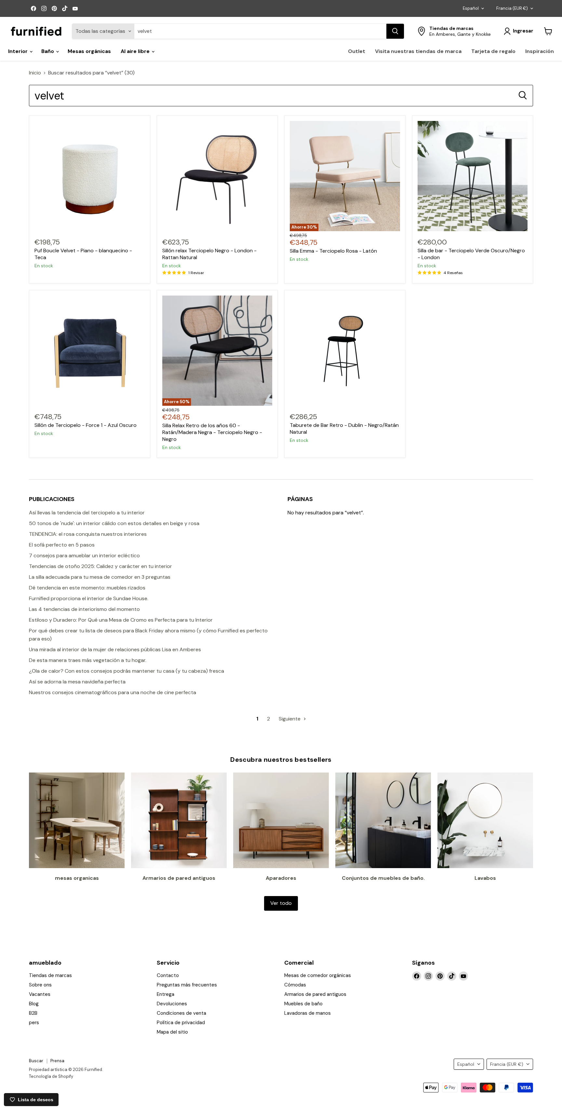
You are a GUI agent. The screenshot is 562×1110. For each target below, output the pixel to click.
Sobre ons (40, 985)
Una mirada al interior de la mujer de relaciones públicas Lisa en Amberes (115, 649)
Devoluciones (172, 1003)
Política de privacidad (181, 1022)
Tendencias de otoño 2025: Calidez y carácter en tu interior (100, 566)
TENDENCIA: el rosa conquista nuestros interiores (88, 534)
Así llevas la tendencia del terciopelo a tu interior (87, 512)
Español (471, 8)
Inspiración (539, 51)
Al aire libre (136, 51)
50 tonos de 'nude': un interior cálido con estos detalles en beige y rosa (114, 523)
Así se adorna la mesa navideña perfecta (77, 681)
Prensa (57, 1061)
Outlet (356, 51)
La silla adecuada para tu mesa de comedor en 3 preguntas (99, 577)
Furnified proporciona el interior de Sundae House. (88, 598)
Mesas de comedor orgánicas (317, 975)
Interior (18, 51)
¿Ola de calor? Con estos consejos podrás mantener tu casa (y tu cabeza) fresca (126, 670)
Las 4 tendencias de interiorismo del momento (84, 609)
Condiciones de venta (181, 1013)
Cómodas (295, 985)
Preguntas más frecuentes (187, 985)
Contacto (168, 975)
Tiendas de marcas (50, 975)
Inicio (35, 73)
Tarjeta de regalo (493, 51)
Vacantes (39, 994)
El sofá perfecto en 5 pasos (62, 544)
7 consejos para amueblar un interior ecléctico (84, 555)
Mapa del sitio (172, 1032)
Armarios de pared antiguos (315, 994)
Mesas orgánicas (89, 51)
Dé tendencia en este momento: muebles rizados (87, 587)
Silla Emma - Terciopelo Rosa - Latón (333, 250)
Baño (48, 51)
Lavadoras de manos (307, 1013)
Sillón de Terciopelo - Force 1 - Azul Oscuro (85, 425)
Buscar (36, 1061)
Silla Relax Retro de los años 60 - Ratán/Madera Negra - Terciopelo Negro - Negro (212, 432)
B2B (33, 1013)
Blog (34, 1003)
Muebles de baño (303, 1003)
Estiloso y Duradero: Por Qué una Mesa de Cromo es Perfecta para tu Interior (121, 619)
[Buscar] (395, 31)
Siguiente (290, 718)
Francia (512, 8)
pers (34, 1022)
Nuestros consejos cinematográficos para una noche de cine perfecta (112, 692)
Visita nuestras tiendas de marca (418, 51)
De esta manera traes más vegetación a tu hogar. (87, 660)
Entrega (165, 994)
